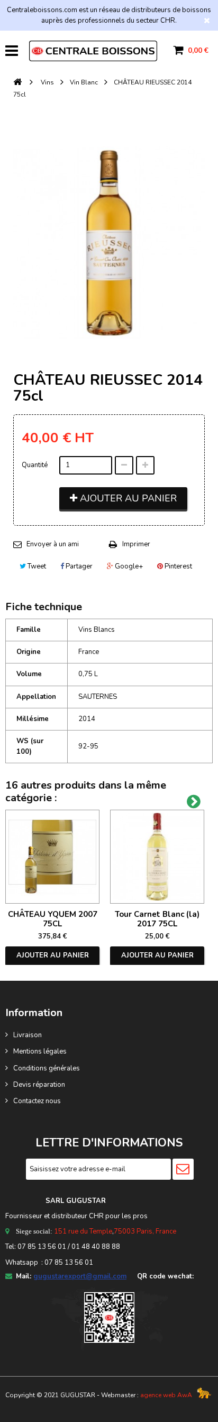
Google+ (128, 566)
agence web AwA (166, 1395)
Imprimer (136, 544)
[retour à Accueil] (17, 82)
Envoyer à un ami (52, 544)
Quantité (35, 465)
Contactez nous (37, 1101)
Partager (78, 566)
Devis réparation (39, 1084)
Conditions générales (46, 1068)
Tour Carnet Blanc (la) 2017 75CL (157, 919)
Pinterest (177, 566)
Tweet (36, 566)
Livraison (27, 1035)
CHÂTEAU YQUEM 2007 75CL (52, 919)
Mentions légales (40, 1051)
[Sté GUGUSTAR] (93, 51)
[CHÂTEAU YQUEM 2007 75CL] (52, 857)
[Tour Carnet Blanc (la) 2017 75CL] (157, 857)
